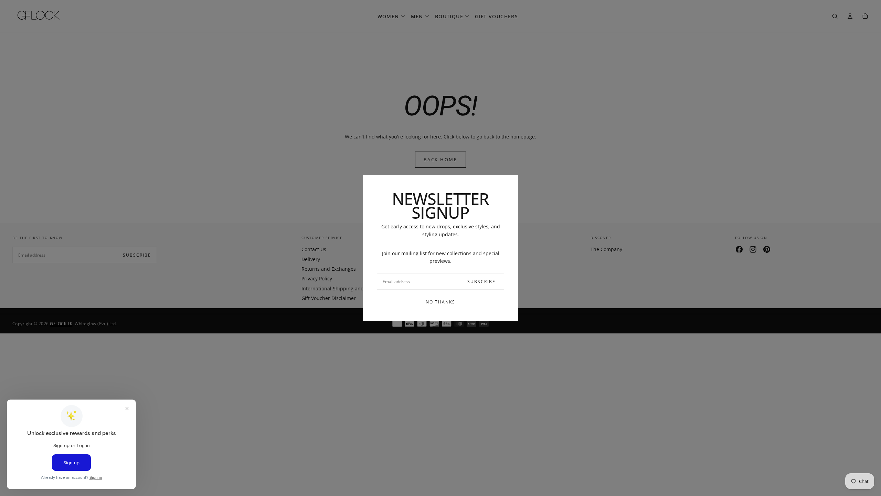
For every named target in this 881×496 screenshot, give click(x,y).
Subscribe (481, 282)
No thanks (440, 302)
